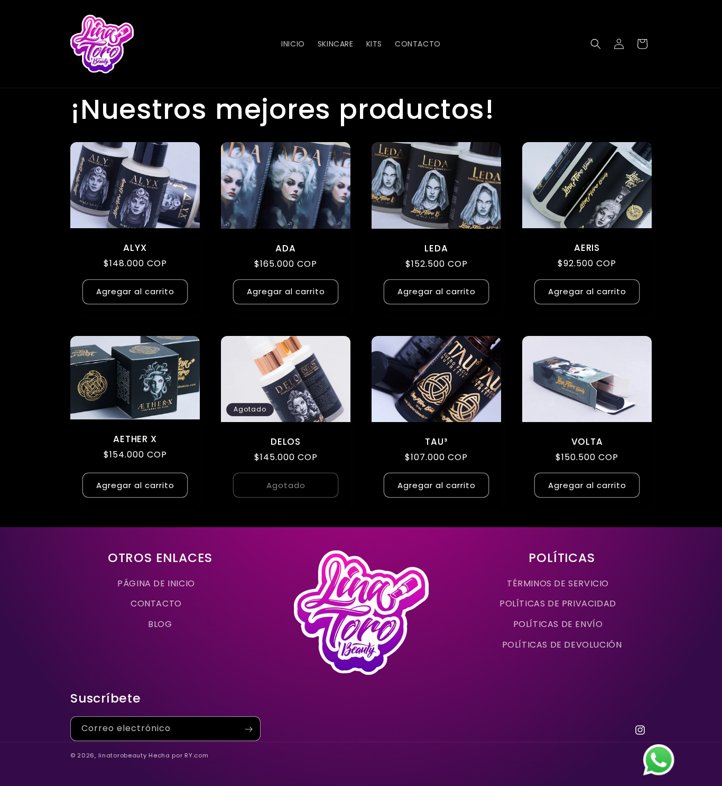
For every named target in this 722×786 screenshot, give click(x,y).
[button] (595, 43)
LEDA (436, 248)
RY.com (196, 755)
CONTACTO (156, 603)
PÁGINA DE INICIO (156, 583)
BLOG (160, 624)
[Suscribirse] (248, 729)
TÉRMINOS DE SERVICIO (558, 583)
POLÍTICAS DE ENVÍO (558, 624)
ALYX (134, 248)
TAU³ (436, 441)
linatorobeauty (122, 755)
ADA (285, 248)
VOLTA (587, 441)
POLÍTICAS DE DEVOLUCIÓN (562, 645)
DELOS (286, 441)
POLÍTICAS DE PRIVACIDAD (557, 603)
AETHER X (134, 439)
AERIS (587, 248)
